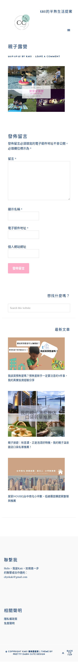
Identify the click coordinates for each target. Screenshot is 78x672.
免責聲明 (9, 623)
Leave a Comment (47, 57)
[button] (56, 30)
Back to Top (70, 653)
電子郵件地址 (18, 228)
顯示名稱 (15, 209)
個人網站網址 (17, 247)
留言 (12, 159)
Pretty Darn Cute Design (29, 654)
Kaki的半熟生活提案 (22, 22)
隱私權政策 (10, 619)
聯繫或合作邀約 (16, 572)
